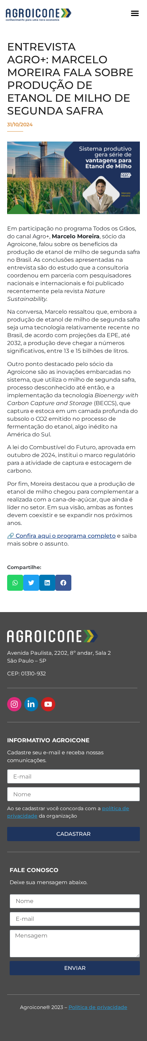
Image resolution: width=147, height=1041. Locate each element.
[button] (134, 13)
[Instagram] (14, 704)
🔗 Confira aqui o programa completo (61, 535)
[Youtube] (48, 704)
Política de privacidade (98, 1007)
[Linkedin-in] (31, 704)
